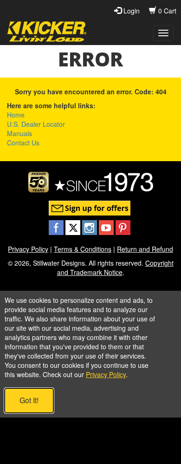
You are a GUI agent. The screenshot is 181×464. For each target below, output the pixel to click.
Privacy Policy (28, 249)
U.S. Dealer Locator (36, 124)
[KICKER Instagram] (90, 226)
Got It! (29, 400)
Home (16, 114)
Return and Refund (145, 249)
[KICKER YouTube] (107, 226)
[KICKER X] (73, 226)
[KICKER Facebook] (57, 226)
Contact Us (23, 142)
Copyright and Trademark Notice (115, 267)
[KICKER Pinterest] (123, 226)
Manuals (19, 133)
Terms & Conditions (82, 249)
